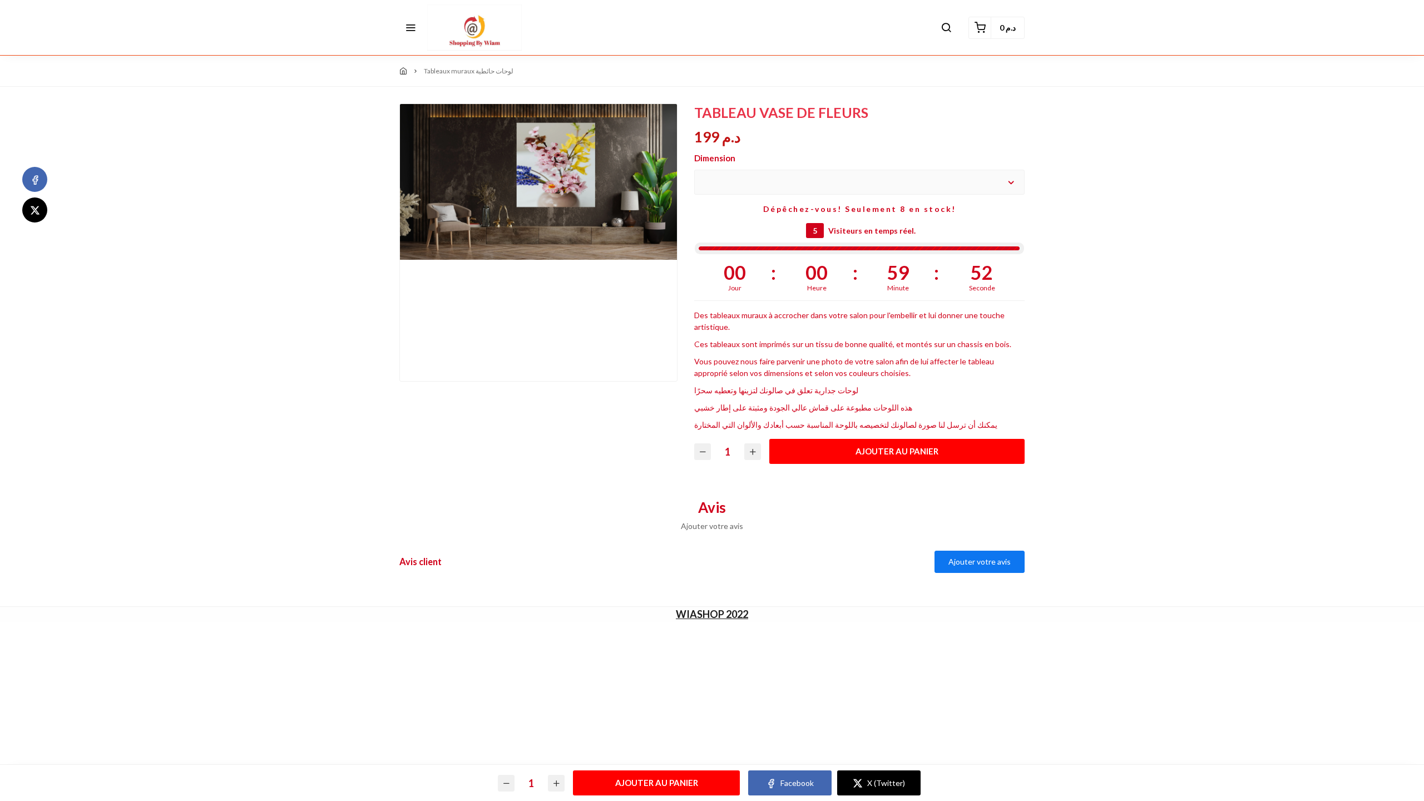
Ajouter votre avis (979, 561)
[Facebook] (34, 179)
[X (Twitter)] (34, 209)
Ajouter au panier (897, 451)
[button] (410, 28)
